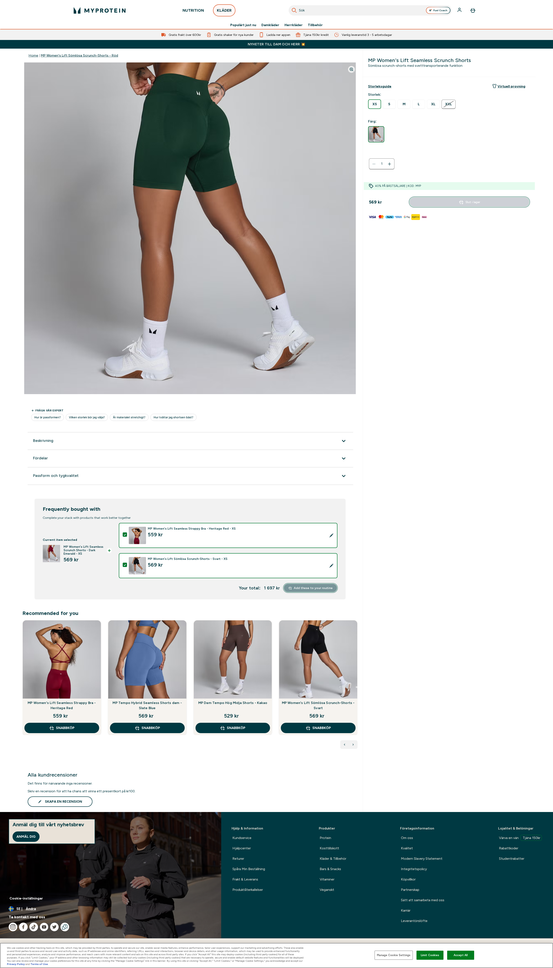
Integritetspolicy (414, 869)
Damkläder (270, 25)
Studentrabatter (511, 858)
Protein (325, 838)
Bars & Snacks (330, 869)
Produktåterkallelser (247, 890)
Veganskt (327, 890)
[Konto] (459, 10)
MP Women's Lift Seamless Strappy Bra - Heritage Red (62, 705)
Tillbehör (315, 25)
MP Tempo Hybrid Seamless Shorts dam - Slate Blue (147, 705)
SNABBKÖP (65, 728)
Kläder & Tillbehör (333, 858)
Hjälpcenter (241, 848)
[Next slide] (357, 687)
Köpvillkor (408, 879)
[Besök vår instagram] (13, 927)
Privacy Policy (16, 964)
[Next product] (353, 744)
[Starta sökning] (294, 10)
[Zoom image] (351, 69)
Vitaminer (327, 879)
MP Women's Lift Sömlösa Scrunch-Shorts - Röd (79, 55)
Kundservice (241, 838)
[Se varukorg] (472, 10)
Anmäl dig (26, 836)
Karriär (405, 910)
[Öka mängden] (389, 164)
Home (33, 55)
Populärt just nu (243, 25)
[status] (382, 164)
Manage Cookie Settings (393, 955)
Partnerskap (410, 890)
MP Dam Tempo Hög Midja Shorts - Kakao (232, 703)
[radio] (374, 104)
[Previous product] (344, 744)
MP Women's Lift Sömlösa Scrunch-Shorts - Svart (318, 705)
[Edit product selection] (331, 535)
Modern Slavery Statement (421, 858)
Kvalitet (407, 848)
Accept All (461, 955)
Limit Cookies (430, 955)
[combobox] (370, 10)
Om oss (407, 838)
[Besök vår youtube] (44, 927)
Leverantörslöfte (414, 921)
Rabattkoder (508, 848)
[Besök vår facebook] (23, 927)
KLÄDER (224, 10)
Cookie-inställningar (26, 898)
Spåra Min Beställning (248, 869)
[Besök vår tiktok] (33, 927)
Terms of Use (39, 964)
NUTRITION (193, 10)
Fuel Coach (440, 10)
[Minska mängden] (374, 164)
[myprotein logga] (100, 10)
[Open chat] (64, 927)
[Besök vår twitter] (54, 927)
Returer (238, 858)
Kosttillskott (329, 848)
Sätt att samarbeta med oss (422, 900)
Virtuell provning (511, 86)
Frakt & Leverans (245, 879)
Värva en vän (519, 838)
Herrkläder (293, 25)
